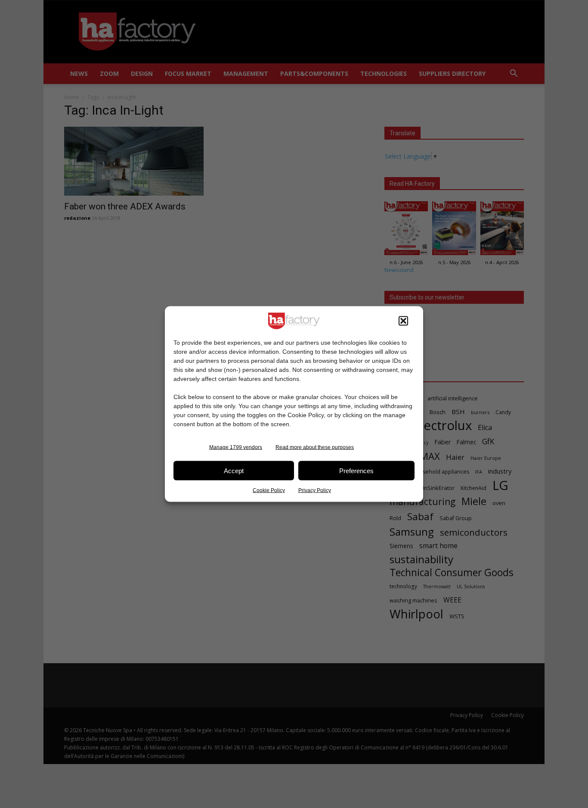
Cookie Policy (269, 490)
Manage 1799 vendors (235, 447)
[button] (403, 321)
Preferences (356, 470)
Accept (234, 470)
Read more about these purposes (314, 447)
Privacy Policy (314, 490)
